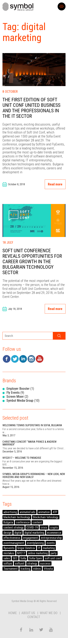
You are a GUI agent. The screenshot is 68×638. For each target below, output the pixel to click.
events (51, 543)
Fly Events (13, 393)
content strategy (13, 527)
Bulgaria (8, 522)
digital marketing (34, 532)
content (37, 522)
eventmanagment (13, 543)
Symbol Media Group (19, 401)
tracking (25, 568)
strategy (32, 563)
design (7, 532)
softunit (19, 563)
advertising (10, 512)
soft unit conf (53, 558)
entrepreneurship (51, 537)
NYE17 (21, 553)
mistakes (8, 553)
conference (23, 522)
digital (18, 532)
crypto (54, 527)
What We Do (48, 613)
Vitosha (48, 568)
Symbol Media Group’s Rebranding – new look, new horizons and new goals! (33, 475)
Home (12, 613)
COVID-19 (32, 527)
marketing (49, 548)
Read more (55, 184)
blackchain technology (16, 517)
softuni (7, 563)
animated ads (27, 512)
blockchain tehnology (45, 517)
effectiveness (11, 537)
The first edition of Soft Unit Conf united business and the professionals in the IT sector (31, 108)
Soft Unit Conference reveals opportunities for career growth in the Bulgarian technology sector (32, 261)
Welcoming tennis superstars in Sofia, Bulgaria (32, 425)
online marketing (38, 553)
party (54, 553)
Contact (33, 617)
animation (44, 512)
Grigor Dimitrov (26, 548)
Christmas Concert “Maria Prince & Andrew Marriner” (29, 443)
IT (39, 548)
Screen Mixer (15, 397)
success (45, 563)
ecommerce (54, 532)
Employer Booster (18, 389)
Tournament (10, 568)
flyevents (9, 548)
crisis (44, 527)
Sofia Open (35, 558)
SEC (15, 558)
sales (6, 558)
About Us (28, 613)
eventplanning (35, 543)
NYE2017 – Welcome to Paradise (21, 457)
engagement (30, 537)
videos (37, 568)
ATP (55, 512)
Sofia (23, 558)
